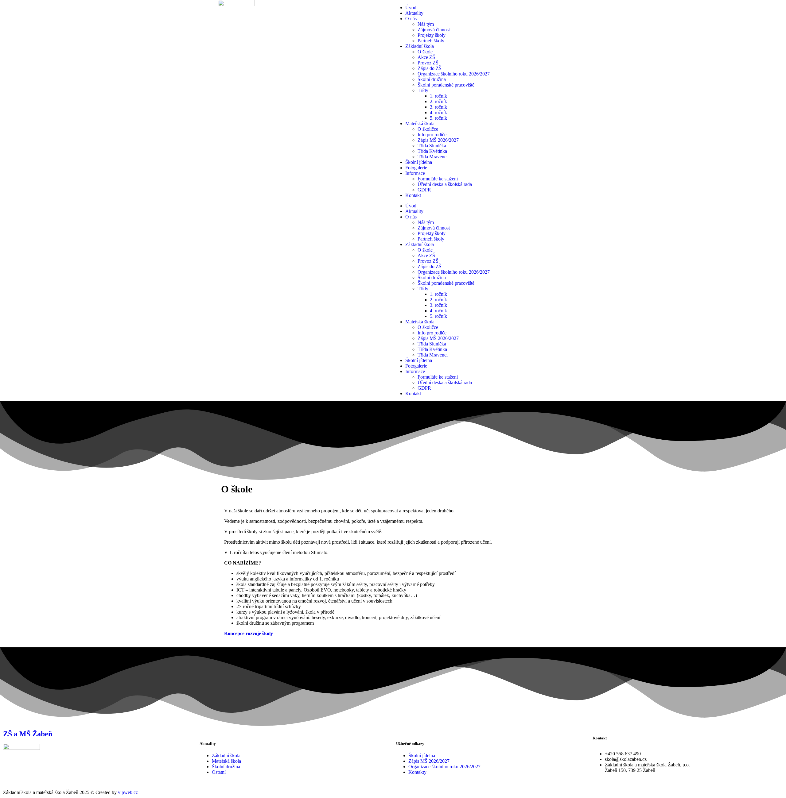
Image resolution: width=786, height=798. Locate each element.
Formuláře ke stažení (438, 178)
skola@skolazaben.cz (626, 759)
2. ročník (438, 101)
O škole (425, 51)
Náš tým (426, 24)
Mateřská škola (419, 123)
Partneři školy (431, 40)
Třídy (423, 90)
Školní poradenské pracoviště (446, 84)
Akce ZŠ (426, 57)
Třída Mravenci (433, 156)
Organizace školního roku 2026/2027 (454, 73)
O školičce (428, 129)
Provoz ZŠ (428, 62)
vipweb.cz (128, 792)
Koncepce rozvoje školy (248, 633)
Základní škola (419, 46)
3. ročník (438, 107)
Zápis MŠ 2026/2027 (438, 140)
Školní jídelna (418, 162)
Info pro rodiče (432, 134)
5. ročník (438, 118)
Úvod (410, 7)
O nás (411, 18)
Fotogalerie (416, 167)
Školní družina (432, 79)
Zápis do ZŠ (430, 68)
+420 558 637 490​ (623, 753)
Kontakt (413, 195)
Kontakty (417, 772)
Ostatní (219, 772)
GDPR (424, 189)
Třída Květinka (432, 151)
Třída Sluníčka (432, 145)
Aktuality (414, 13)
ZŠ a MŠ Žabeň (27, 734)
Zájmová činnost (434, 29)
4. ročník (438, 112)
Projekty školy (432, 35)
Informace (415, 173)
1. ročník (438, 95)
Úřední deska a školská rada (445, 184)
